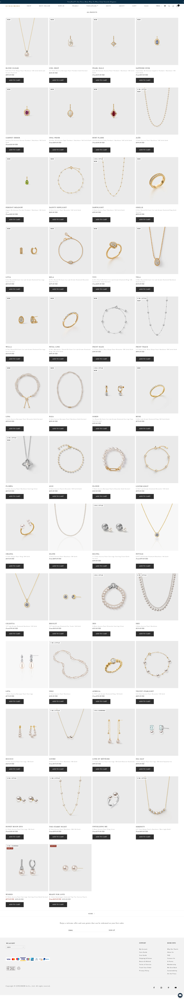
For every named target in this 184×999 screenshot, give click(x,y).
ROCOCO (9, 759)
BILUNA (95, 554)
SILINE (52, 554)
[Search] (169, 6)
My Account (143, 949)
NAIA (51, 416)
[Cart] (177, 6)
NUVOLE (139, 554)
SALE (146, 6)
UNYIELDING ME (99, 827)
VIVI (94, 277)
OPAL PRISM (54, 138)
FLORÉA (9, 486)
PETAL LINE (54, 347)
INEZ (51, 691)
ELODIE (95, 486)
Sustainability (172, 970)
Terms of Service (145, 964)
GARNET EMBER (13, 138)
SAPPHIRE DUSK (143, 68)
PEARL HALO (98, 68)
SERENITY (140, 827)
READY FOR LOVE (57, 894)
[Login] (173, 6)
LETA (8, 691)
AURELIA (96, 691)
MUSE (138, 416)
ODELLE (139, 207)
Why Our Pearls (172, 949)
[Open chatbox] (180, 995)
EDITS (108, 6)
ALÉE (138, 138)
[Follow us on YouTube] (175, 987)
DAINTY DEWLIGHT (58, 207)
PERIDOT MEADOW (14, 207)
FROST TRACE (142, 347)
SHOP (29, 6)
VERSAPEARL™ (92, 6)
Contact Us (171, 958)
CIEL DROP (54, 68)
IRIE (138, 623)
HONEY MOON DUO (14, 827)
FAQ (168, 955)
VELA (138, 277)
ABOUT (122, 6)
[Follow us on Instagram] (161, 987)
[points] (165, 6)
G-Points (170, 961)
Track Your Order (145, 967)
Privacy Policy (144, 970)
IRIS (94, 623)
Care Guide (143, 952)
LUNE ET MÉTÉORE (101, 759)
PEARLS (75, 6)
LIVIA (8, 277)
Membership (171, 964)
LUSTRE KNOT (142, 486)
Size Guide (143, 955)
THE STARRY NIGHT (58, 827)
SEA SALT (140, 759)
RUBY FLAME (98, 138)
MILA (51, 277)
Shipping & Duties (145, 958)
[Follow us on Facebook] (154, 987)
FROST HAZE (98, 347)
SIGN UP (112, 930)
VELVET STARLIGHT (145, 691)
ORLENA (9, 554)
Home (90, 914)
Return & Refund (145, 961)
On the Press (171, 974)
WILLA (9, 347)
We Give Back (172, 967)
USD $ (158, 6)
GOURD (52, 759)
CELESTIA (10, 623)
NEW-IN (61, 6)
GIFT (134, 6)
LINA (8, 416)
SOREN (95, 416)
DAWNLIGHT (98, 207)
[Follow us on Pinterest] (168, 987)
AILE (51, 486)
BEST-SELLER (44, 6)
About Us (170, 952)
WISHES (9, 894)
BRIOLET (53, 623)
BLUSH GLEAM (12, 68)
